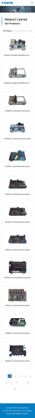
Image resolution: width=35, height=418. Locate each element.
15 (28, 383)
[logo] (7, 4)
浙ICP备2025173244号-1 (21, 414)
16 (15, 389)
